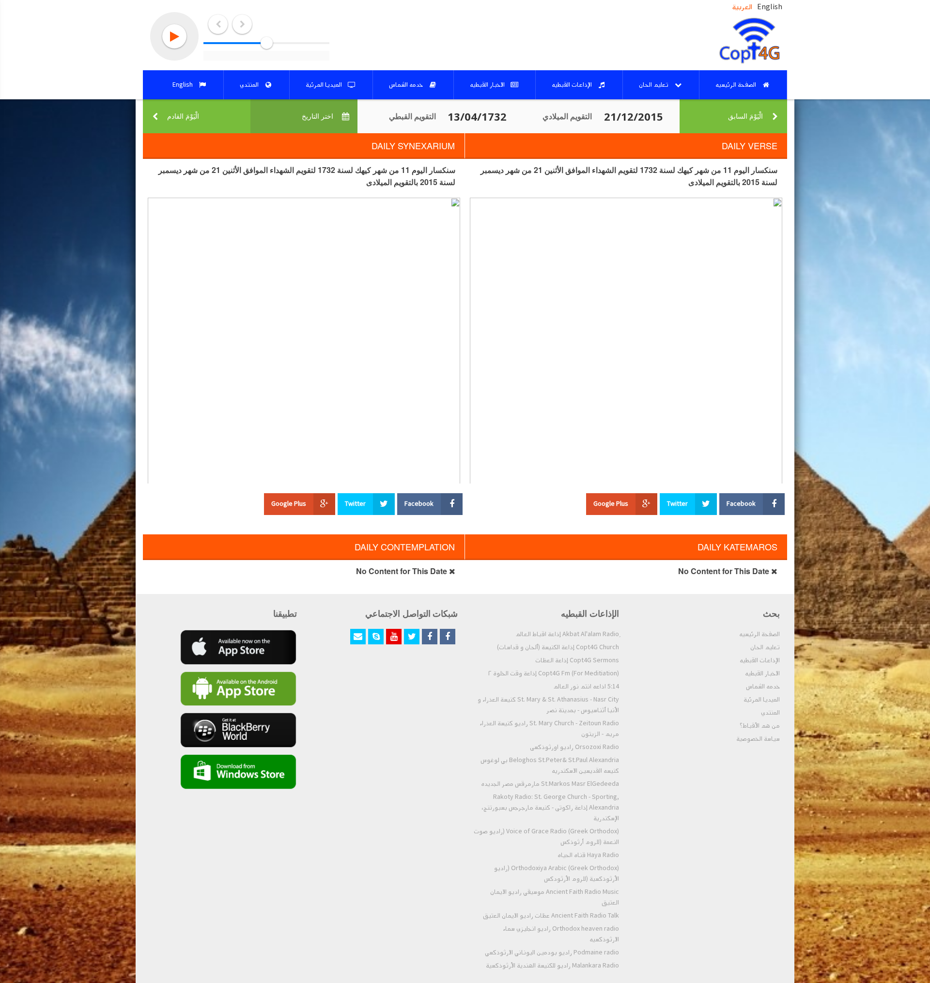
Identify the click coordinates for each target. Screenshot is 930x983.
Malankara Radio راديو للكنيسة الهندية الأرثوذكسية (552, 965)
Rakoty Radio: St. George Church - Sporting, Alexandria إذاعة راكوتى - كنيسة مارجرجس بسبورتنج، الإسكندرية (550, 808)
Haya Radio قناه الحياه (588, 855)
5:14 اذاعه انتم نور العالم (586, 686)
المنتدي (770, 712)
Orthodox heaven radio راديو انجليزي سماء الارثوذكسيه (561, 934)
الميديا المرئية (762, 699)
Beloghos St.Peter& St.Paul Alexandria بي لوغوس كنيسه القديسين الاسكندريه (549, 765)
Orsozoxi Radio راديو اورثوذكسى (574, 747)
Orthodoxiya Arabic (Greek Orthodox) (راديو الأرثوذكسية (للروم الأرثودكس (556, 873)
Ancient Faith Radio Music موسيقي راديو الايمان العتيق (554, 897)
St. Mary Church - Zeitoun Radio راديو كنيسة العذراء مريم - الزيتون (549, 728)
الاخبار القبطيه (762, 673)
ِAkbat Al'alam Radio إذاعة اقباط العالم (567, 634)
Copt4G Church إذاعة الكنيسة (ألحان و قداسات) (558, 647)
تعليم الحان (765, 647)
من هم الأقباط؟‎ (760, 725)
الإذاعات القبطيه (760, 660)
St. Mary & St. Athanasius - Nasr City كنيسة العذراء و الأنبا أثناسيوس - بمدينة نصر (548, 705)
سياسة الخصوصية (758, 738)
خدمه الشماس (763, 686)
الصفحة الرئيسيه (759, 634)
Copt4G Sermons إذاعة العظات (577, 660)
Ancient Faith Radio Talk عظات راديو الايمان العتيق (551, 915)
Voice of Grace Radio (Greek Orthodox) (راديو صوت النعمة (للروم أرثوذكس (546, 836)
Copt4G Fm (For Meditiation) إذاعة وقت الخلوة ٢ (553, 673)
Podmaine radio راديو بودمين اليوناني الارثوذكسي (552, 952)
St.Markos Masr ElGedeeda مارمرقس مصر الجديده (550, 784)
